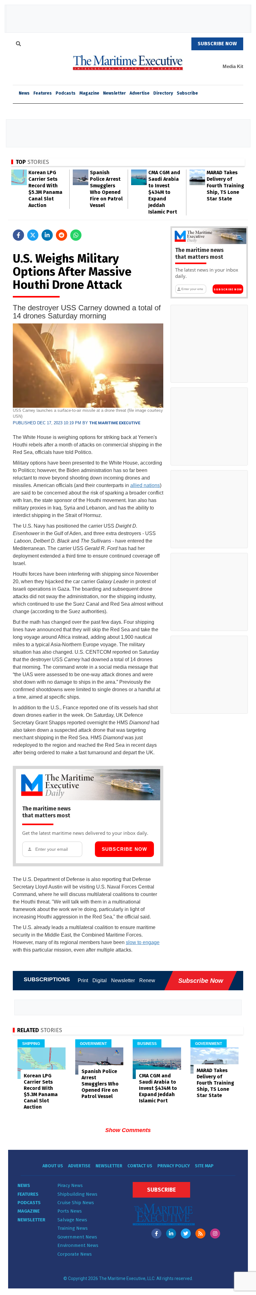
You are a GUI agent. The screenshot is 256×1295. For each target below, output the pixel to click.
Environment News (77, 1245)
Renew (147, 980)
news (24, 93)
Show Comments (128, 1130)
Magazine (89, 93)
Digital (99, 980)
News (23, 1185)
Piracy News (70, 1185)
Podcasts (66, 93)
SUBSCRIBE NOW (217, 44)
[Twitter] (186, 1233)
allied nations (145, 485)
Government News (77, 1237)
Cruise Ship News (75, 1202)
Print (83, 980)
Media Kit (233, 66)
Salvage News (72, 1220)
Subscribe (187, 93)
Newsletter (114, 93)
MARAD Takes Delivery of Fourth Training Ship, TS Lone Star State (225, 186)
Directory (163, 93)
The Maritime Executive (114, 423)
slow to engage (143, 942)
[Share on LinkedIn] (47, 235)
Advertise (140, 93)
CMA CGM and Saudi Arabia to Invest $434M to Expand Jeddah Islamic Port (164, 192)
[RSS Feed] (200, 1233)
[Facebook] (156, 1233)
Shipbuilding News (77, 1194)
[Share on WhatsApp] (75, 235)
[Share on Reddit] (61, 235)
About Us (52, 1166)
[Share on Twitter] (32, 235)
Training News (72, 1228)
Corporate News (74, 1254)
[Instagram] (215, 1233)
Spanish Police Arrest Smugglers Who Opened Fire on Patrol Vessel (100, 1083)
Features (42, 93)
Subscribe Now (124, 849)
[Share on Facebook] (18, 235)
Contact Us (139, 1166)
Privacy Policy (173, 1166)
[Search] (18, 44)
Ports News (69, 1211)
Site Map (204, 1166)
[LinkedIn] (171, 1233)
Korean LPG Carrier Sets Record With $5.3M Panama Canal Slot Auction (41, 1091)
